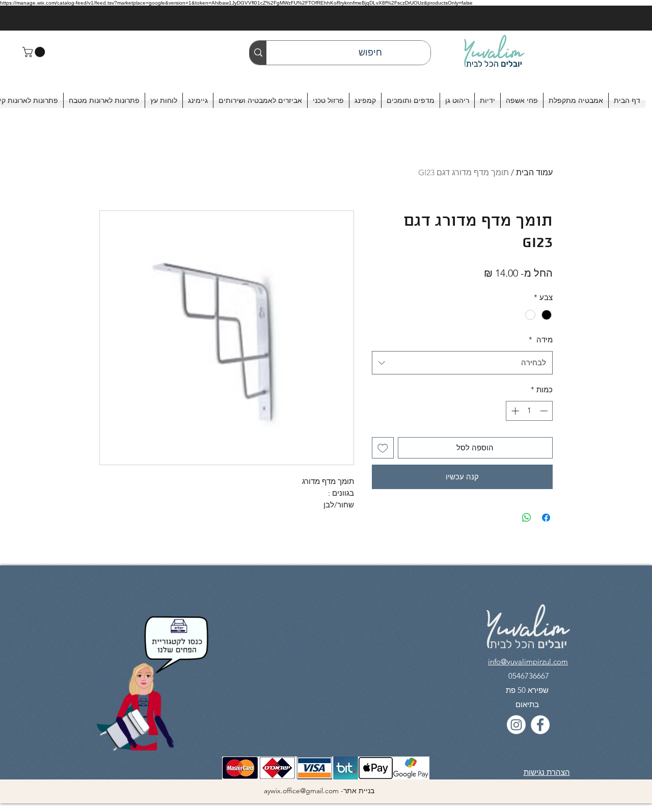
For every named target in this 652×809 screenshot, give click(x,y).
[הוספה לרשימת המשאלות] (383, 448)
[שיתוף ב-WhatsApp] (527, 517)
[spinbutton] (529, 410)
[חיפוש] (258, 53)
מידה (541, 339)
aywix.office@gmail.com (301, 790)
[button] (34, 52)
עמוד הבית (534, 172)
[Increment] (514, 410)
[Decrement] (545, 410)
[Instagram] (516, 724)
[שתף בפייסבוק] (546, 517)
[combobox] (462, 362)
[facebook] (540, 724)
